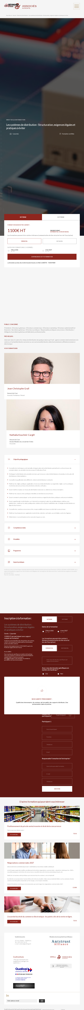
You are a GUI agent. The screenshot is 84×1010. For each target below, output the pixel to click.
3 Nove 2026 (14, 250)
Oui (46, 674)
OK (42, 1000)
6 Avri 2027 (48, 250)
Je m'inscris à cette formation (42, 256)
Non (61, 674)
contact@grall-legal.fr (25, 944)
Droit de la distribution (22, 15)
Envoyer (57, 789)
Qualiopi (17, 575)
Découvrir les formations (20, 985)
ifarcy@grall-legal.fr (9, 658)
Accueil (14, 15)
